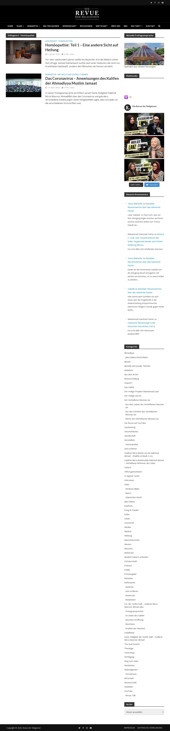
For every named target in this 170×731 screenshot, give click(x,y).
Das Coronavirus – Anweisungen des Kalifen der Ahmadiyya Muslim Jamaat (82, 80)
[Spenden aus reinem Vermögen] (144, 54)
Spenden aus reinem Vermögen (140, 66)
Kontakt (150, 26)
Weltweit (136, 26)
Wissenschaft (69, 26)
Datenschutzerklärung (149, 727)
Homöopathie (66, 41)
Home (10, 26)
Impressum (129, 727)
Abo (126, 26)
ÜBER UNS (115, 26)
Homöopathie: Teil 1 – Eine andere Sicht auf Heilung (81, 47)
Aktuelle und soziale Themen (73, 75)
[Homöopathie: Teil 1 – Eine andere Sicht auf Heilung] (23, 51)
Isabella (131, 288)
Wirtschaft (102, 26)
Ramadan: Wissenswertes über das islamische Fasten (144, 207)
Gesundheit (51, 41)
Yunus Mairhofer (135, 203)
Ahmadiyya (32, 26)
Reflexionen (86, 26)
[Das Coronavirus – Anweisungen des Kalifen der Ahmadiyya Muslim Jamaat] (23, 85)
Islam (19, 26)
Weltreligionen (51, 26)
